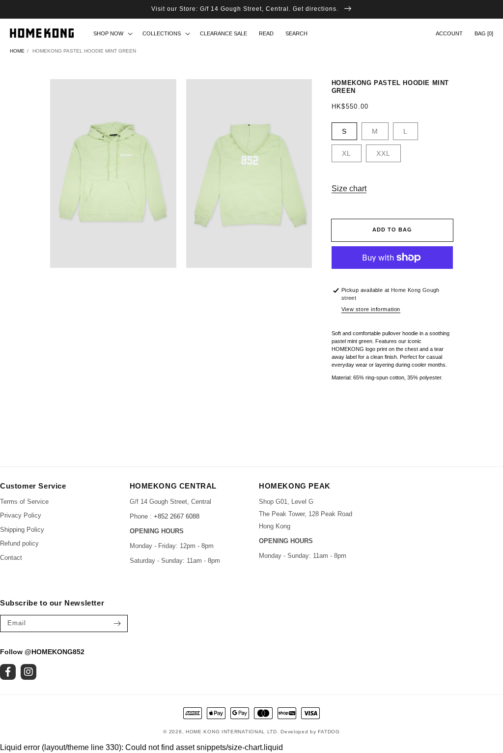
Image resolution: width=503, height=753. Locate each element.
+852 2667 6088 (176, 516)
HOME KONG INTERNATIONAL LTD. (232, 731)
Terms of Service (24, 501)
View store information (370, 309)
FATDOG (328, 731)
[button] (296, 33)
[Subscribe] (117, 623)
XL (346, 153)
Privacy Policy (20, 515)
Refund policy (19, 543)
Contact (11, 557)
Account (449, 33)
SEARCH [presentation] (296, 33)
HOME (17, 51)
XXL (383, 153)
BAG (484, 33)
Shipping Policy (22, 529)
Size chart (349, 188)
